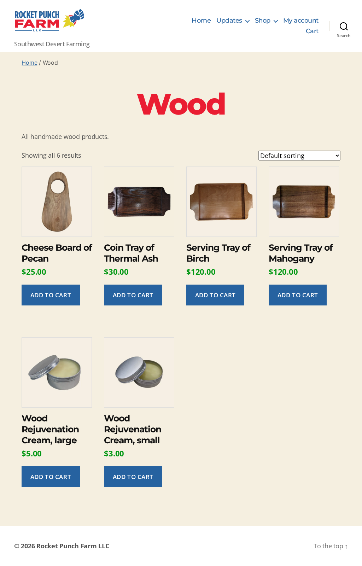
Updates (229, 20)
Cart (312, 31)
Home (201, 20)
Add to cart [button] (50, 295)
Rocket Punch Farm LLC (72, 546)
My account (301, 20)
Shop (262, 20)
